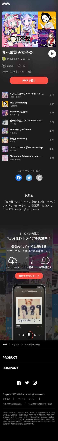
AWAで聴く (29, 80)
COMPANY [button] (10, 368)
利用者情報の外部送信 (12, 403)
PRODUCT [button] (10, 357)
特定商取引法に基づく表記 (40, 403)
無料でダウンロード (29, 275)
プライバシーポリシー (26, 399)
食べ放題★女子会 (32, 344)
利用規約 (6, 399)
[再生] (52, 54)
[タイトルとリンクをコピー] (39, 177)
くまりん (25, 58)
